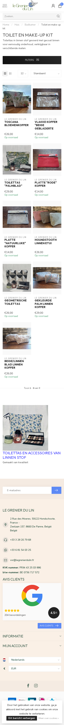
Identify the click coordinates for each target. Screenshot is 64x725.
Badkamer (30, 24)
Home (6, 24)
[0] (59, 5)
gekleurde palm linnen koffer (44, 304)
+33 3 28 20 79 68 (20, 539)
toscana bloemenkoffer (16, 123)
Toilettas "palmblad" (13, 184)
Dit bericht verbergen (21, 718)
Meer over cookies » (49, 718)
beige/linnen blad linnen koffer (14, 364)
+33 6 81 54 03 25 (20, 550)
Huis (17, 24)
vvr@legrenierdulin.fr (22, 560)
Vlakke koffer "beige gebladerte (46, 125)
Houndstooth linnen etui (46, 241)
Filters (30, 60)
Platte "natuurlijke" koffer (15, 243)
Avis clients (46, 625)
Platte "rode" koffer (46, 184)
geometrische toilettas (15, 302)
